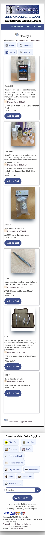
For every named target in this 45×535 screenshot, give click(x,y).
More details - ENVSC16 (17, 102)
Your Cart (27, 52)
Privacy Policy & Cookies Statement (17, 524)
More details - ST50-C (16, 352)
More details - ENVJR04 (17, 165)
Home (11, 45)
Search (12, 52)
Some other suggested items (20, 421)
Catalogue (27, 45)
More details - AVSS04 (16, 231)
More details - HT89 (15, 381)
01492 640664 (24, 498)
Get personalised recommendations (26, 40)
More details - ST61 (15, 287)
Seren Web (18, 528)
